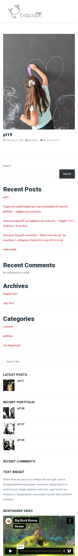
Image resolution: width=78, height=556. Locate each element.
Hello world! (9, 249)
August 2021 (10, 293)
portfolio (7, 336)
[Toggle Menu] (72, 10)
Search (7, 165)
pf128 (20, 408)
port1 (6, 197)
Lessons (8, 326)
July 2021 (8, 303)
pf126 (20, 440)
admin (34, 140)
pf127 (20, 424)
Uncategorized (11, 345)
